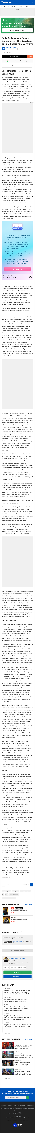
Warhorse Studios (22, 967)
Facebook (12, 1117)
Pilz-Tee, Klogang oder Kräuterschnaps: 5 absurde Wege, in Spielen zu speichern (16, 1000)
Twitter (7, 1117)
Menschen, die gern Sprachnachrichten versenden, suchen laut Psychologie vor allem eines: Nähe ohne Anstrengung (23, 1057)
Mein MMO (16, 1114)
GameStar (6, 1114)
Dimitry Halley (15, 891)
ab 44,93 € (13, 921)
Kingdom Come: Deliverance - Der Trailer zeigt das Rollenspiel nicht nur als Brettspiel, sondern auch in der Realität (17, 1026)
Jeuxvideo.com (28, 1114)
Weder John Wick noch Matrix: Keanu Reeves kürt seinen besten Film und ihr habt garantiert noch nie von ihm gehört (23, 1048)
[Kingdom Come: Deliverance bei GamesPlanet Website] (6, 911)
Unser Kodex (16, 1105)
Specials (9, 891)
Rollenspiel (6, 967)
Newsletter (22, 1107)
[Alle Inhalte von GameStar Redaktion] (3, 48)
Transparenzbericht (20, 1110)
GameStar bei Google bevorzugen (18, 61)
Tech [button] (27, 6)
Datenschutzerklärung (24, 1108)
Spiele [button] (7, 6)
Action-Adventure (14, 894)
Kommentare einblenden (17, 950)
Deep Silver (13, 967)
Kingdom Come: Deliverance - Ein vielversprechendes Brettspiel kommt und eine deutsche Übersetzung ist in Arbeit (17, 1017)
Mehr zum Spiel (17, 976)
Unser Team (9, 1105)
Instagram (17, 1117)
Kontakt (27, 1107)
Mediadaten (15, 1108)
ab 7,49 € (13, 913)
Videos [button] (21, 6)
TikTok (21, 1117)
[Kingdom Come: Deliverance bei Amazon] (6, 919)
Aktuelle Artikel (11, 1039)
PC (2, 894)
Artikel (3, 891)
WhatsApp (26, 1117)
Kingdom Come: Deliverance (9, 898)
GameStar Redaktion (11, 47)
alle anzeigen (28, 904)
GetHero (22, 1114)
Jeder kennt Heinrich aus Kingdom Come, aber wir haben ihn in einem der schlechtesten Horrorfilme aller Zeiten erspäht (17, 1008)
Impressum (3, 1105)
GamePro (11, 1114)
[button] (28, 2)
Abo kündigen (30, 1105)
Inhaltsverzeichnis (18, 66)
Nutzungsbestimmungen (6, 1108)
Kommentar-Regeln (17, 941)
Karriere (17, 1107)
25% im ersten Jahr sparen (17, 30)
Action (6, 894)
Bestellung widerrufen (10, 1107)
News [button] (13, 6)
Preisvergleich (10, 904)
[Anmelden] (27, 1097)
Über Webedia (23, 1105)
